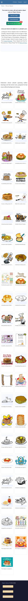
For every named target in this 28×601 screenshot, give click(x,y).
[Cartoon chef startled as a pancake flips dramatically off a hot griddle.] (7, 258)
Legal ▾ (25, 2)
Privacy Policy (8, 591)
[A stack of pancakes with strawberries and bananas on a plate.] (7, 562)
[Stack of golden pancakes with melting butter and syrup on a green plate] (21, 156)
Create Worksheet (14, 19)
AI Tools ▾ (15, 2)
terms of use (23, 42)
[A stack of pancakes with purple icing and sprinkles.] (7, 542)
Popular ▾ (20, 2)
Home (2, 6)
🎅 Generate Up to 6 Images (15, 23)
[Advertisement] (14, 66)
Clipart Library (5, 583)
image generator (8, 41)
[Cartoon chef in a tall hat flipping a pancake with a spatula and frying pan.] (21, 116)
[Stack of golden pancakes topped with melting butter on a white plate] (7, 197)
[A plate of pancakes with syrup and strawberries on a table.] (21, 541)
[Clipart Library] (1, 2)
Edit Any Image (14, 15)
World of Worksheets (8, 596)
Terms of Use (8, 586)
